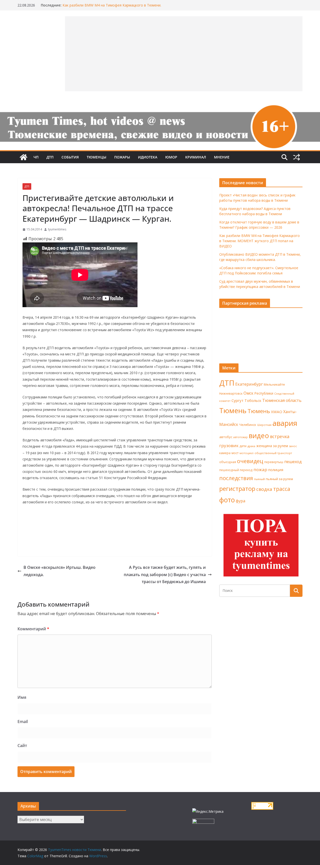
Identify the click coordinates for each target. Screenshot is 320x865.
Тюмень (232, 410)
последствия (236, 478)
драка (251, 446)
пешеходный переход (235, 470)
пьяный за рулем (279, 479)
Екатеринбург (249, 384)
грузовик (228, 445)
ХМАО (276, 411)
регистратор (237, 488)
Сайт (22, 745)
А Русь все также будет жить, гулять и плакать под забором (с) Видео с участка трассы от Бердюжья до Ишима (165, 575)
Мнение (222, 157)
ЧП (36, 157)
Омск (249, 393)
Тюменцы (96, 157)
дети (243, 446)
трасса (281, 488)
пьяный (259, 479)
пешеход (293, 461)
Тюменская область (282, 400)
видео (259, 435)
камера (224, 453)
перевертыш (273, 462)
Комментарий (33, 629)
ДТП (50, 157)
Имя (22, 697)
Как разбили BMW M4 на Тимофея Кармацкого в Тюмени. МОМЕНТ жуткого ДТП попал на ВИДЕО (111, 7)
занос (293, 446)
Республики (263, 393)
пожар (260, 469)
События (70, 157)
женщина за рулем (272, 445)
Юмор (171, 157)
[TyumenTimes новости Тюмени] (24, 157)
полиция (275, 469)
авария (284, 423)
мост (235, 453)
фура (240, 501)
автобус (225, 437)
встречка (280, 436)
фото (227, 499)
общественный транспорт (273, 453)
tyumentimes (57, 229)
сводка (264, 489)
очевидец (250, 461)
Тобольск (252, 400)
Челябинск (247, 424)
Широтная (264, 425)
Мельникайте (274, 384)
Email (23, 721)
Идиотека (147, 157)
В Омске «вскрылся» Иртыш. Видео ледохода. (60, 571)
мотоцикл (247, 453)
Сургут (238, 400)
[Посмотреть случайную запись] (296, 157)
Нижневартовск (230, 393)
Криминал (195, 157)
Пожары (122, 157)
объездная (227, 462)
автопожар (240, 437)
